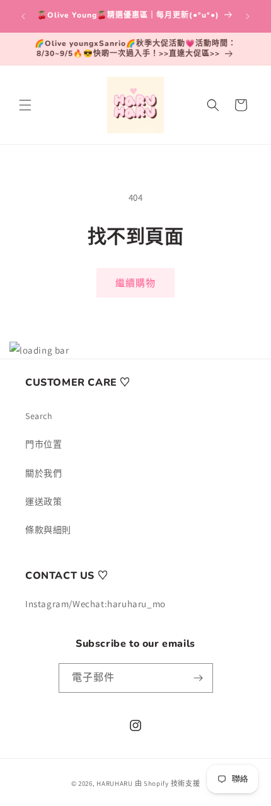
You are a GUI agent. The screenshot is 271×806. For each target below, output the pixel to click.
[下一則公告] (248, 16)
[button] (25, 105)
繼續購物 (135, 283)
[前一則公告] (23, 16)
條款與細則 (48, 529)
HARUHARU (114, 783)
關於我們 (43, 473)
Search (39, 416)
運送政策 (43, 501)
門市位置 (43, 444)
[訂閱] (198, 678)
